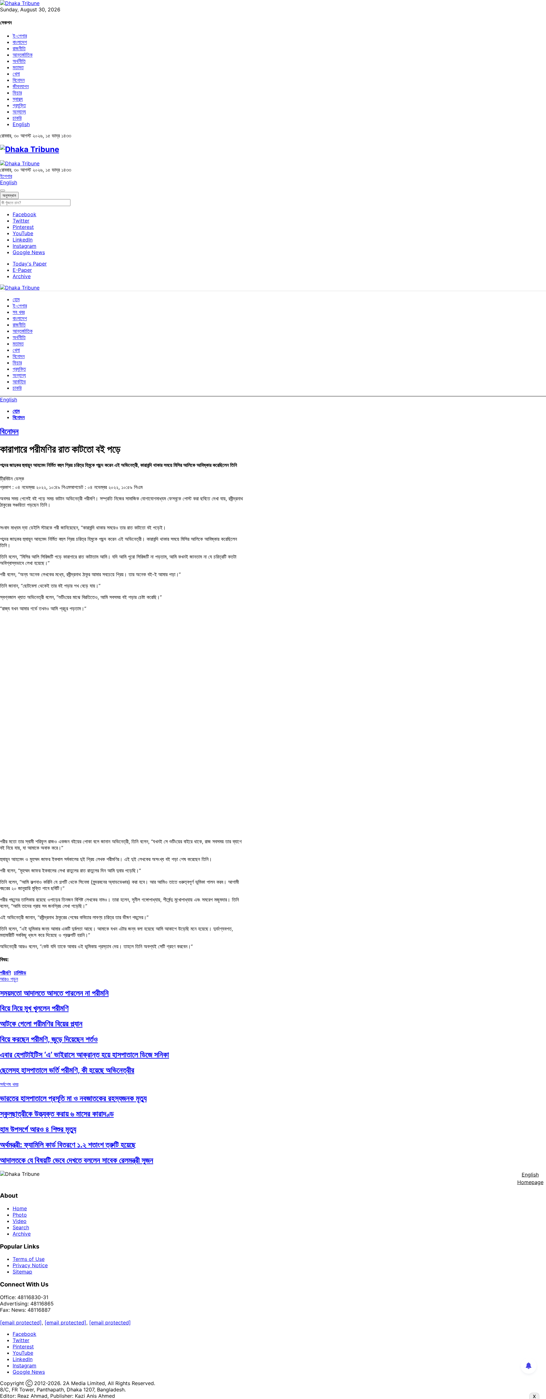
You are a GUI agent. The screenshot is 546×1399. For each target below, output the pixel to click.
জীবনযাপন (21, 86)
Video (20, 1221)
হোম (16, 299)
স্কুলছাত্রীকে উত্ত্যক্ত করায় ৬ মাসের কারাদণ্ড (57, 1113)
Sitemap (22, 1271)
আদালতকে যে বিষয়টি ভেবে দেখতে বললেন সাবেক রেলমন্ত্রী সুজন (76, 1160)
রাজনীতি (19, 48)
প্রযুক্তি (19, 105)
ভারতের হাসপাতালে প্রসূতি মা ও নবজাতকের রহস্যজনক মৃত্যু (73, 1098)
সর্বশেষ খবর (9, 1084)
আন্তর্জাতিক (23, 55)
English (21, 124)
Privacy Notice (30, 1265)
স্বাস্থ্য (18, 99)
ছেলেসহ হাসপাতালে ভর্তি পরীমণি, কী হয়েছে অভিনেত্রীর (67, 1070)
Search (21, 1227)
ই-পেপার (20, 36)
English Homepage (530, 1178)
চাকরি (17, 118)
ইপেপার (6, 176)
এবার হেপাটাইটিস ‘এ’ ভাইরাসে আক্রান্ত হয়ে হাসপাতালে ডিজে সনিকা (84, 1054)
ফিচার (17, 92)
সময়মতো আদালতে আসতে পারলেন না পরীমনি (54, 993)
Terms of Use (29, 1259)
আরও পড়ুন (9, 979)
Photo (20, 1215)
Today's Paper (30, 263)
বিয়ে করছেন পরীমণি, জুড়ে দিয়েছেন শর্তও (49, 1039)
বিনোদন (19, 80)
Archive (22, 276)
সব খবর (19, 312)
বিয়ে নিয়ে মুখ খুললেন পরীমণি (34, 1008)
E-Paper (22, 270)
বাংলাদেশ (20, 42)
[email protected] (21, 1322)
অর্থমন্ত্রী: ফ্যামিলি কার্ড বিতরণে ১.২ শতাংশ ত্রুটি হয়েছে (68, 1144)
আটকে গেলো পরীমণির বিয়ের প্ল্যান (41, 1023)
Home (20, 1208)
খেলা (16, 73)
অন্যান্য (19, 111)
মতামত (18, 67)
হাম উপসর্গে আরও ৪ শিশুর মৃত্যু (38, 1129)
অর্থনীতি (19, 61)
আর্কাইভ (19, 381)
